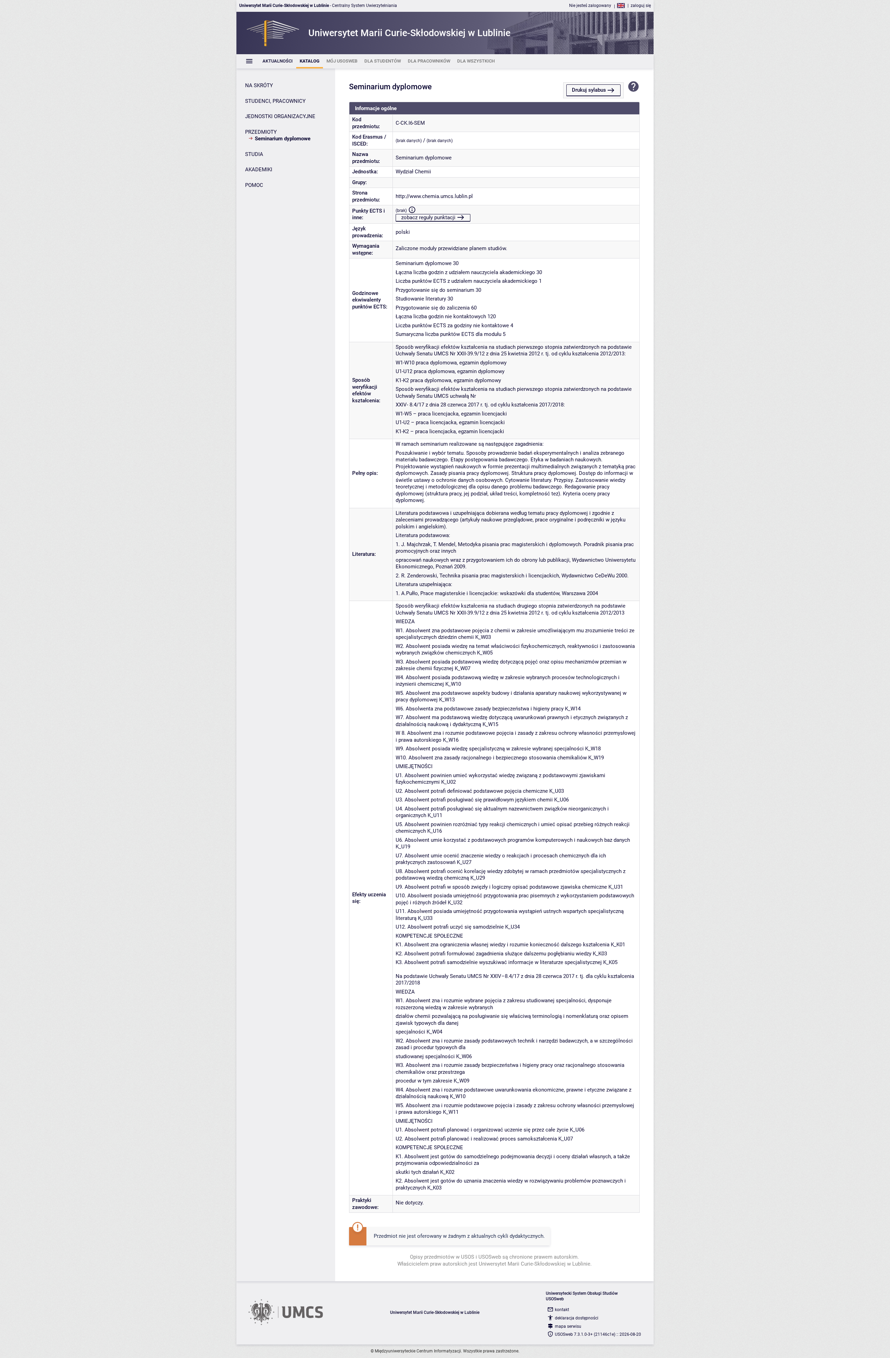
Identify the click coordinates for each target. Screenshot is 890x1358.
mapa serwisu (568, 1326)
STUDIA (254, 154)
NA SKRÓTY (259, 85)
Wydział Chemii (413, 171)
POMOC (254, 185)
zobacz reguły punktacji (428, 217)
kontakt (562, 1309)
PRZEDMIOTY (261, 132)
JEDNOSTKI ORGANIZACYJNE (280, 116)
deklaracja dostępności (576, 1318)
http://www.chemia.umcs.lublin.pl (434, 196)
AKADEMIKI (258, 169)
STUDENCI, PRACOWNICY (275, 101)
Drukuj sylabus (589, 90)
